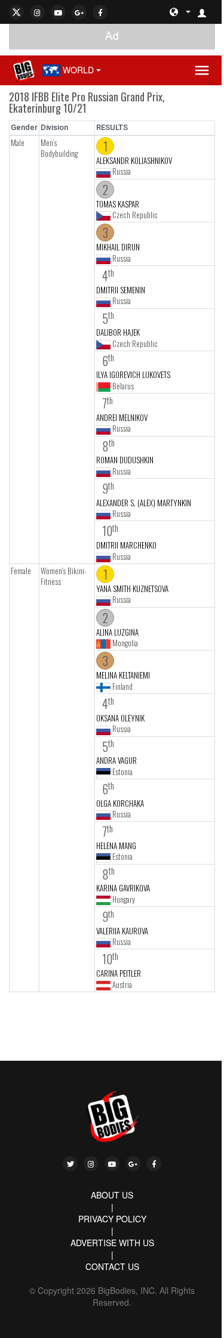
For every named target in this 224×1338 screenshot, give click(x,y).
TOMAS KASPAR (117, 204)
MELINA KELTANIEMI (123, 675)
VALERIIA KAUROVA (122, 931)
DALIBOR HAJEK (118, 332)
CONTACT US (112, 1266)
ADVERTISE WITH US (112, 1243)
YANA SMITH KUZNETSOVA (132, 588)
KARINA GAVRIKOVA (123, 888)
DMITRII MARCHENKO (126, 545)
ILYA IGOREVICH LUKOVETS (133, 374)
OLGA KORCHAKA (120, 803)
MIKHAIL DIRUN (118, 247)
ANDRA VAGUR (116, 760)
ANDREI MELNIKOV (122, 417)
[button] (207, 12)
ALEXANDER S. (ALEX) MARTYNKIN (143, 503)
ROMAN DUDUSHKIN (125, 460)
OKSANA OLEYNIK (120, 718)
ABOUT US (112, 1195)
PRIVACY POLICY (112, 1219)
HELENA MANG (116, 845)
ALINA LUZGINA (117, 632)
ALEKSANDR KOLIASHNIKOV (134, 160)
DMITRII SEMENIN (120, 290)
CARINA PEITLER (118, 973)
